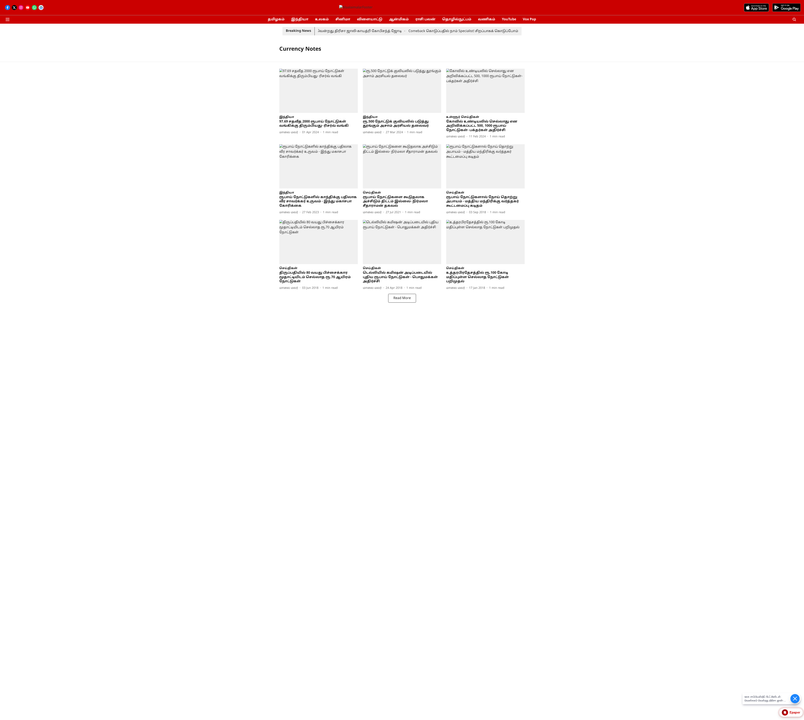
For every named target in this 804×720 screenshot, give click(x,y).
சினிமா (342, 19)
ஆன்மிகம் (399, 19)
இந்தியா (299, 19)
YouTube (509, 19)
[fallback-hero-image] (318, 91)
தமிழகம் (276, 19)
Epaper (795, 712)
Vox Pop (529, 19)
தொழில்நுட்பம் (456, 19)
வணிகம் (486, 19)
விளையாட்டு (369, 19)
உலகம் (322, 19)
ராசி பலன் (425, 19)
